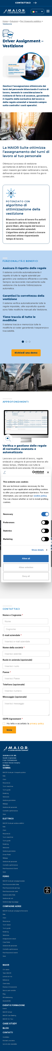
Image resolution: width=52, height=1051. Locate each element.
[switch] (42, 522)
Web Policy (6, 765)
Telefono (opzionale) (14, 684)
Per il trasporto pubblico (30, 21)
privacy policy (37, 723)
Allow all (26, 558)
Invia (9, 730)
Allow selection (26, 567)
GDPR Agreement (13, 719)
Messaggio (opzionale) (15, 697)
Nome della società (14, 647)
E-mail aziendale (12, 635)
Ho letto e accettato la (25, 723)
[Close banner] (48, 472)
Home (5, 21)
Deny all (26, 576)
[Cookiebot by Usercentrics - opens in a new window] (33, 472)
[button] (48, 11)
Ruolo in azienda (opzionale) (17, 660)
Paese (7, 672)
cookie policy (40, 495)
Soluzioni (14, 21)
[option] (26, 302)
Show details (38, 550)
